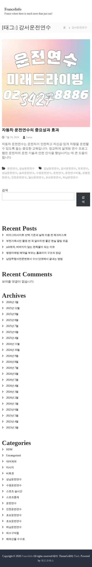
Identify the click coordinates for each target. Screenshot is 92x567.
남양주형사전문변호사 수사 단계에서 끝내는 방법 (34, 258)
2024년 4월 (12, 385)
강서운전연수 (68, 168)
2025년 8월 (12, 320)
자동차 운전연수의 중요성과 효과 (30, 130)
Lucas (29, 137)
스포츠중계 (12, 497)
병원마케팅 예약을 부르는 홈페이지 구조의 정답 (33, 252)
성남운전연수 (27, 168)
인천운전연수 (19, 177)
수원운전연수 (44, 172)
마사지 (10, 467)
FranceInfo (12, 9)
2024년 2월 (12, 397)
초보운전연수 (53, 177)
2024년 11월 (13, 343)
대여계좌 (11, 461)
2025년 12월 (13, 308)
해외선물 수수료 (15, 539)
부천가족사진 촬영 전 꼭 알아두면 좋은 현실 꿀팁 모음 (37, 240)
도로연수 (83, 168)
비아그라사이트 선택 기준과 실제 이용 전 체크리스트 (36, 234)
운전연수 (12, 168)
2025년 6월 (12, 332)
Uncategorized (13, 455)
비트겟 (10, 473)
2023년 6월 (12, 409)
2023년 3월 (12, 427)
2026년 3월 (12, 302)
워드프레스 (47, 560)
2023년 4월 (12, 421)
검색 (5, 190)
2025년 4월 (12, 337)
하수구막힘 (12, 533)
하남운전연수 (70, 177)
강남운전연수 (51, 168)
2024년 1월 (12, 403)
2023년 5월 (12, 415)
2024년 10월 (13, 349)
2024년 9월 (12, 355)
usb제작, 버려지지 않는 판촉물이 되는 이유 (30, 246)
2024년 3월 (12, 391)
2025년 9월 (12, 314)
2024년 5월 (12, 379)
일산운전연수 (36, 177)
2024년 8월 (12, 361)
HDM (9, 449)
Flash (76, 556)
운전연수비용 (73, 172)
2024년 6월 (12, 373)
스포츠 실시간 (14, 491)
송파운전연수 (26, 172)
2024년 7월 (12, 367)
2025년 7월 (12, 326)
